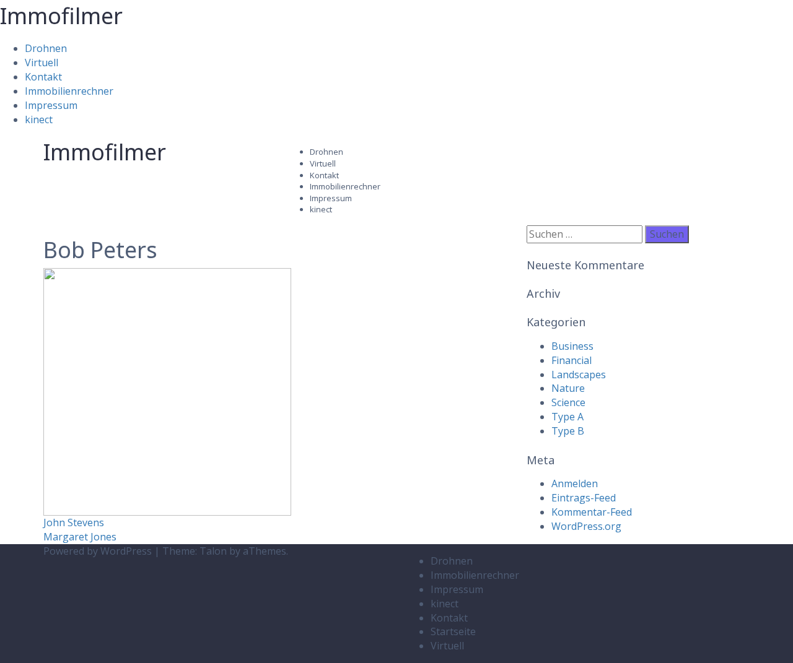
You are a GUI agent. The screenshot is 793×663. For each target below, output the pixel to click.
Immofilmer (61, 16)
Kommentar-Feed (591, 512)
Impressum (51, 105)
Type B (567, 431)
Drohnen (46, 48)
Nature (568, 388)
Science (568, 402)
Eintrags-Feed (583, 498)
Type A (567, 416)
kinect (39, 119)
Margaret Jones (79, 537)
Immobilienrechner (69, 91)
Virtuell (41, 62)
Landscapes (578, 374)
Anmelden (574, 483)
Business (572, 346)
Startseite (453, 631)
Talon (213, 551)
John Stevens (73, 522)
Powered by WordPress (97, 551)
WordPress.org (586, 526)
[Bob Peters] (167, 391)
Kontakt (43, 77)
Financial (571, 360)
